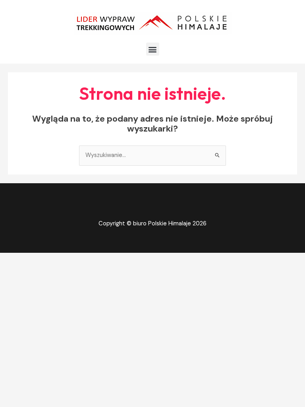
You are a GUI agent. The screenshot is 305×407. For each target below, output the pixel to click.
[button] (152, 49)
